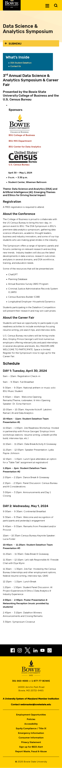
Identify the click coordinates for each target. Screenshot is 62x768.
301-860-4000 (20, 681)
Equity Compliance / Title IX (31, 728)
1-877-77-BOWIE (41, 681)
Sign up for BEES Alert (31, 747)
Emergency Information (31, 733)
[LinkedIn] (35, 651)
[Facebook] (13, 651)
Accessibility (31, 724)
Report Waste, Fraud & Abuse (31, 751)
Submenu (15, 43)
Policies (31, 719)
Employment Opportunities (31, 715)
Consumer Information (31, 738)
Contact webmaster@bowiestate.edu (31, 704)
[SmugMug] (49, 651)
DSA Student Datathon (21, 63)
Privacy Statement (31, 742)
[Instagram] (20, 651)
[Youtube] (42, 651)
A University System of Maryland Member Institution (31, 699)
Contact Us (15, 66)
